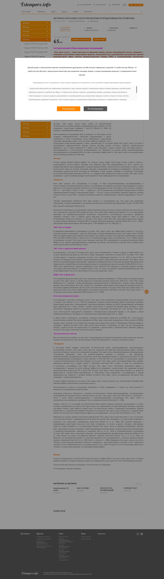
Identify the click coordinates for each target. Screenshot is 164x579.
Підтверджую (68, 108)
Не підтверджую (95, 108)
